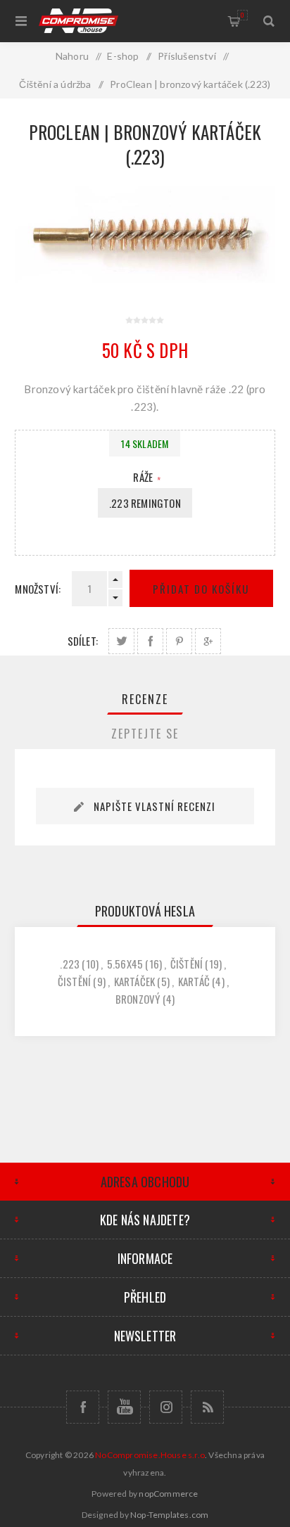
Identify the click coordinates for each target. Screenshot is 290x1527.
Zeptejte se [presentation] (145, 733)
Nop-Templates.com (169, 1514)
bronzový (137, 999)
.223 (70, 963)
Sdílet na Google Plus (208, 641)
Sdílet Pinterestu (179, 641)
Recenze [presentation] (145, 699)
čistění (74, 981)
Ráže (144, 477)
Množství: (38, 588)
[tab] (145, 699)
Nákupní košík (242, 15)
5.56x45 (125, 963)
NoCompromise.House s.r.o (150, 1455)
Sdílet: (83, 641)
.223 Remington (145, 503)
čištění (186, 963)
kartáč (194, 981)
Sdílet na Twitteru (121, 641)
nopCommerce (168, 1493)
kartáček (135, 981)
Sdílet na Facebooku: (150, 641)
